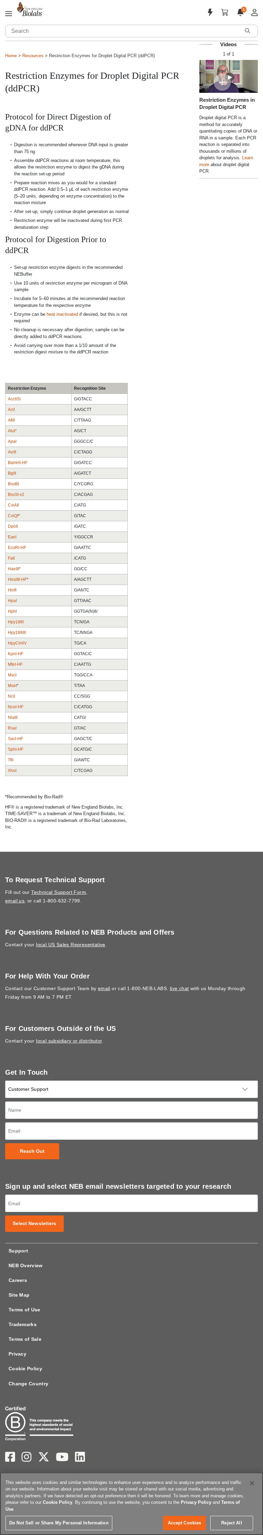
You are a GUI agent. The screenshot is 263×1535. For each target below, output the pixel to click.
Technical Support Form (58, 892)
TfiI (10, 760)
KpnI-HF (15, 653)
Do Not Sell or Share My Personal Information (59, 1522)
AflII (11, 420)
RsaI (12, 728)
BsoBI (13, 484)
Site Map (19, 1295)
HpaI (12, 600)
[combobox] (123, 31)
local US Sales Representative (70, 944)
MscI (12, 675)
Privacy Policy (196, 1502)
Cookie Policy (25, 1368)
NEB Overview (26, 1265)
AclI (11, 409)
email (104, 988)
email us (14, 900)
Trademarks (23, 1324)
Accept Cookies (184, 1522)
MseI (12, 685)
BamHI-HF (17, 462)
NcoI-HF (15, 706)
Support (18, 1250)
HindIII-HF (17, 579)
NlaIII (12, 717)
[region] (131, 1503)
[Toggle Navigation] (8, 14)
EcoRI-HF (17, 547)
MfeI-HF (15, 664)
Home (11, 55)
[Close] (252, 1483)
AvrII (12, 452)
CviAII (13, 505)
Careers (18, 1280)
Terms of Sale (25, 1339)
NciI (11, 696)
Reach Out (32, 1151)
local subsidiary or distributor (69, 1041)
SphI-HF (15, 749)
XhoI (12, 770)
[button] (247, 31)
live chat (179, 988)
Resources (32, 55)
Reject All (231, 1522)
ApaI (12, 441)
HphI (12, 611)
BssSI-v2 (16, 494)
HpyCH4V (17, 643)
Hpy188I (16, 622)
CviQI (13, 515)
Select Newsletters (35, 1223)
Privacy (17, 1354)
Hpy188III (17, 632)
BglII (12, 473)
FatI (11, 558)
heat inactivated (62, 314)
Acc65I (14, 399)
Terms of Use (24, 1309)
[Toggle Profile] (254, 12)
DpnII (13, 526)
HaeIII (13, 568)
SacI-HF (15, 738)
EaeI (12, 537)
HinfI (12, 590)
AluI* (12, 430)
